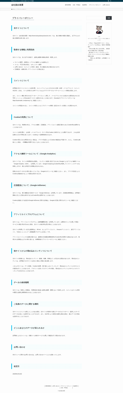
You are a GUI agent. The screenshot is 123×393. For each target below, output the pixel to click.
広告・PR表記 (64, 387)
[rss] (108, 1)
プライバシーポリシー (66, 386)
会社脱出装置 (17, 5)
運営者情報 (48, 386)
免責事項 (75, 386)
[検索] (111, 1)
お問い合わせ (55, 386)
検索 (109, 18)
